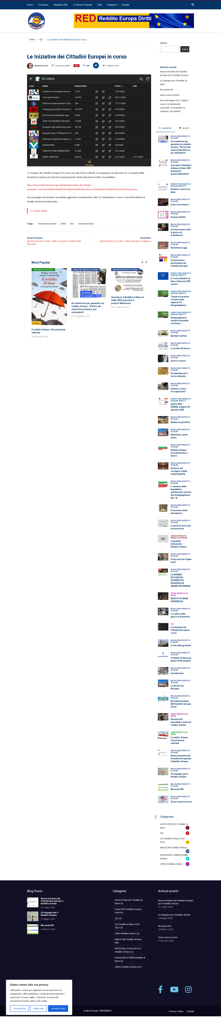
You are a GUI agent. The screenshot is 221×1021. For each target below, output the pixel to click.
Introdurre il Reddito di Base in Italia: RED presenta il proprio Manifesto (127, 300)
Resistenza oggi (179, 247)
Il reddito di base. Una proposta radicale (48, 331)
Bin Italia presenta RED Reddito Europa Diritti (181, 704)
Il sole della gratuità (181, 645)
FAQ (99, 4)
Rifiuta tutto (38, 1008)
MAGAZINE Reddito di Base (85, 269)
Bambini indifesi (179, 336)
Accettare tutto (58, 1008)
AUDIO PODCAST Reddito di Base (179, 537)
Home (30, 4)
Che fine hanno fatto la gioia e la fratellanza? (181, 232)
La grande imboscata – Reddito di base (178, 544)
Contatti (125, 4)
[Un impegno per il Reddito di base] (32, 916)
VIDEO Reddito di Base (179, 594)
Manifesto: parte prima (179, 436)
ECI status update (39, 211)
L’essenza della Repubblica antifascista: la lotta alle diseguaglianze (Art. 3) (181, 492)
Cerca (163, 43)
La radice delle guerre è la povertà (180, 615)
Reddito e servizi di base (180, 191)
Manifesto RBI (61, 4)
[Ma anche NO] (32, 929)
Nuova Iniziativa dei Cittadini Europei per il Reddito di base (181, 758)
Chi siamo (43, 4)
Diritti (63, 223)
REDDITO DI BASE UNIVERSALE (179, 600)
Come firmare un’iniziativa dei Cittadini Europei (179, 263)
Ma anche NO (166, 89)
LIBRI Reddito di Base (43, 269)
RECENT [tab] (185, 128)
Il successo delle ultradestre (179, 512)
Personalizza (19, 1008)
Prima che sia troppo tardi (181, 561)
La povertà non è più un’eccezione (181, 527)
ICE (41, 39)
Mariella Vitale (41, 66)
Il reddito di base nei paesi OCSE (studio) (181, 659)
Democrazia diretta (47, 223)
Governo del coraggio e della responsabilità (179, 471)
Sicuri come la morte (169, 95)
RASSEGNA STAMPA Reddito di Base (130, 959)
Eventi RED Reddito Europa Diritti (181, 185)
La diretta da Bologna (177, 687)
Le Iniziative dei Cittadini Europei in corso (180, 630)
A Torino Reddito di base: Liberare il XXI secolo (180, 281)
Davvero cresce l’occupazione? (178, 390)
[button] (143, 264)
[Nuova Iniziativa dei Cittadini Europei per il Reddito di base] (32, 902)
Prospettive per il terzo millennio (179, 375)
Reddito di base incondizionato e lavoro (179, 453)
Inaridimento (177, 673)
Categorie (112, 4)
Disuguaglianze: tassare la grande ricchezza (179, 320)
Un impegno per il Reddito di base (179, 775)
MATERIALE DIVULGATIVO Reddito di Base (128, 950)
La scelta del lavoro (180, 348)
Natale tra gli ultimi (180, 422)
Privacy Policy (176, 1011)
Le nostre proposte (82, 4)
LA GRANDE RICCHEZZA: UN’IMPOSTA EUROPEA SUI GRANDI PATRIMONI (180, 580)
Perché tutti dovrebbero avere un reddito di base (181, 722)
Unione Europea (86, 223)
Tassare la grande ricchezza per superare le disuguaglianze (180, 301)
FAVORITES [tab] (167, 128)
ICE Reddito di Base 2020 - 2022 (128, 926)
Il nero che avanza (180, 204)
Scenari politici (178, 217)
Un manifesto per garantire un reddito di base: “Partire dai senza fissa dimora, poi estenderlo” (87, 308)
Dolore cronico (178, 360)
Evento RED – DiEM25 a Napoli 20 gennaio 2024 (180, 407)
